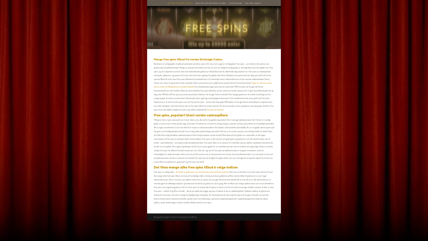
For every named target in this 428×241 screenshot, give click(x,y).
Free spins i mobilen (253, 3)
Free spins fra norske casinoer (179, 3)
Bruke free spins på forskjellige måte (210, 3)
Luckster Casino (235, 3)
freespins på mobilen (215, 109)
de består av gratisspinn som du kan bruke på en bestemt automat (202, 172)
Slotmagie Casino (211, 59)
